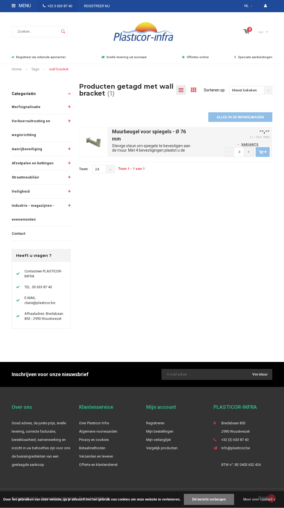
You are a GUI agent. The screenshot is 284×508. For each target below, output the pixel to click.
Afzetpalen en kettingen (33, 163)
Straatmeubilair (25, 177)
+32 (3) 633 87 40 (234, 440)
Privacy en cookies (94, 440)
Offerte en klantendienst (98, 465)
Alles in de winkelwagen (240, 117)
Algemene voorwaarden (98, 431)
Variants (249, 144)
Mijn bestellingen (159, 431)
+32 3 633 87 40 (59, 6)
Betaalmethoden (92, 448)
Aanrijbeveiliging (27, 149)
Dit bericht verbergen (209, 499)
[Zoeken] (63, 31)
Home (16, 69)
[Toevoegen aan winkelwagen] (263, 152)
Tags (35, 69)
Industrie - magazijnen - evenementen (33, 212)
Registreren (155, 423)
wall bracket (59, 69)
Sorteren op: (214, 90)
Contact (18, 233)
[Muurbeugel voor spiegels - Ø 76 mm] (93, 141)
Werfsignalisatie (26, 107)
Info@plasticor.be (235, 448)
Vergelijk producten (162, 448)
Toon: (83, 169)
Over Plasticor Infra (94, 423)
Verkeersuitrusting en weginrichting (31, 128)
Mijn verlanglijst (158, 440)
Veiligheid (21, 191)
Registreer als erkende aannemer (41, 57)
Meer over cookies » (259, 499)
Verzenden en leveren (96, 456)
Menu (24, 5)
